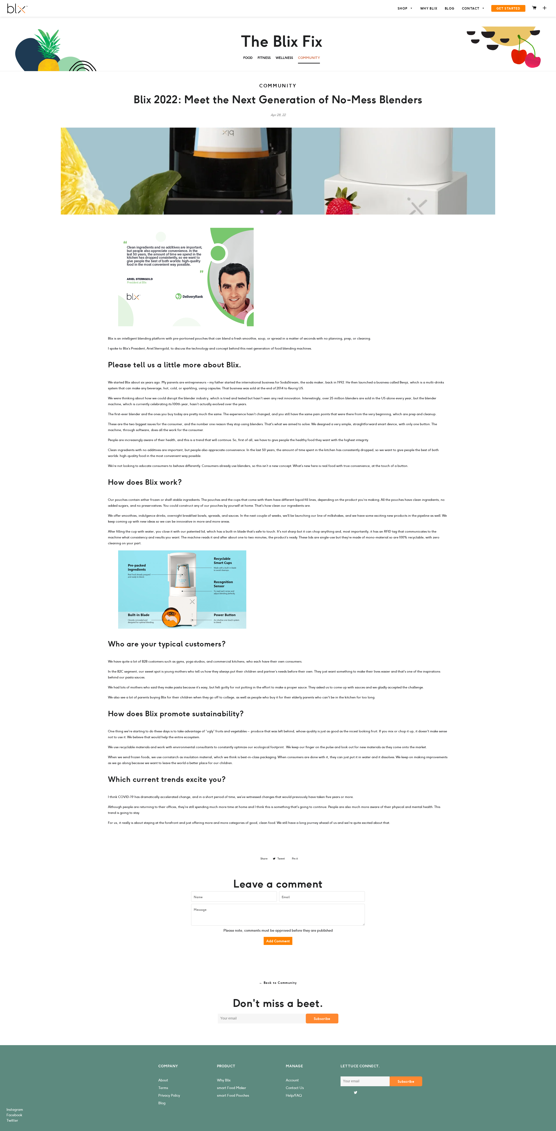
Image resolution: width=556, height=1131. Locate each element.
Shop (403, 8)
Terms (163, 1088)
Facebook (14, 1115)
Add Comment (278, 941)
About (163, 1080)
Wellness (284, 58)
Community (309, 58)
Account (292, 1080)
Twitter (12, 1120)
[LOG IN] (545, 8)
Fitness (264, 58)
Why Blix (428, 8)
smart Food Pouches (233, 1095)
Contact (471, 8)
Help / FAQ (294, 1095)
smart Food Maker (231, 1088)
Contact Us (295, 1088)
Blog (450, 8)
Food (248, 58)
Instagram (15, 1110)
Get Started (508, 8)
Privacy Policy (169, 1095)
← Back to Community (278, 983)
